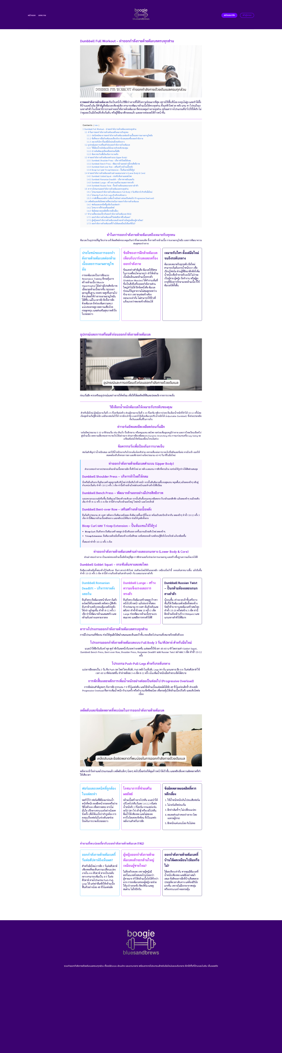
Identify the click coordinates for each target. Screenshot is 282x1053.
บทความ (42, 15)
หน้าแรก (32, 15)
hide (96, 125)
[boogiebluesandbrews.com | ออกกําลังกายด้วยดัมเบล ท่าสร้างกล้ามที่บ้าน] (141, 14)
